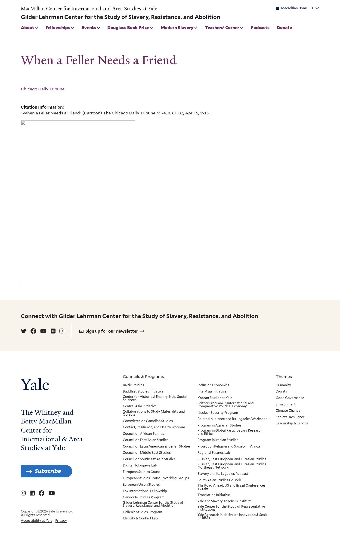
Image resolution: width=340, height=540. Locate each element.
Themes (284, 376)
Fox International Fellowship (145, 491)
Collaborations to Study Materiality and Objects (154, 413)
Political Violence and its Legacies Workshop (233, 419)
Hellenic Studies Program (142, 512)
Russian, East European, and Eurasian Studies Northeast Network (232, 466)
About (27, 27)
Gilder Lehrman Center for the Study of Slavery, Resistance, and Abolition (153, 504)
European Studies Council (142, 472)
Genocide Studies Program (143, 497)
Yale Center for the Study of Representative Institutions (231, 508)
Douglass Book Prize (128, 27)
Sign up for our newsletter (112, 331)
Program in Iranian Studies (218, 440)
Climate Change (288, 410)
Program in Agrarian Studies (219, 425)
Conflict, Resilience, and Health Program (154, 427)
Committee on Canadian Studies (148, 421)
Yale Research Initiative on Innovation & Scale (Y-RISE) (233, 516)
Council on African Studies (143, 434)
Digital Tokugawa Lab (140, 465)
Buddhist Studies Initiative (143, 391)
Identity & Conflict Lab (140, 518)
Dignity (281, 391)
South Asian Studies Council (219, 480)
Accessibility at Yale (36, 521)
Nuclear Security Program (218, 412)
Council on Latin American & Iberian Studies (157, 446)
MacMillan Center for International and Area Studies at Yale (89, 9)
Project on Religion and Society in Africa (229, 446)
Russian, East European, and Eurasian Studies (232, 459)
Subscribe (48, 471)
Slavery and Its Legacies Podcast (223, 474)
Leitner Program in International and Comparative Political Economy (226, 405)
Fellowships (58, 27)
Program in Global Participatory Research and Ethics (230, 432)
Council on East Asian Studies (145, 440)
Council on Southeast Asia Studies (149, 459)
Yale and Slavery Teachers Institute (225, 501)
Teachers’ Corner (222, 27)
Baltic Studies (133, 385)
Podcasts (260, 27)
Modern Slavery (177, 27)
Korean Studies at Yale (215, 398)
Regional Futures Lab (214, 452)
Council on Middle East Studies (147, 452)
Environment (286, 404)
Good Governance (290, 398)
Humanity (283, 385)
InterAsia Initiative (212, 391)
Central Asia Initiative (140, 406)
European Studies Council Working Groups (156, 478)
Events (89, 27)
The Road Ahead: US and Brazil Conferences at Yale (232, 487)
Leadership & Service (292, 423)
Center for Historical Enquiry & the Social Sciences (155, 398)
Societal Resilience (290, 417)
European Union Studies (141, 484)
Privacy (61, 521)
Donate (284, 27)
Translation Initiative (214, 495)
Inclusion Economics (213, 385)
